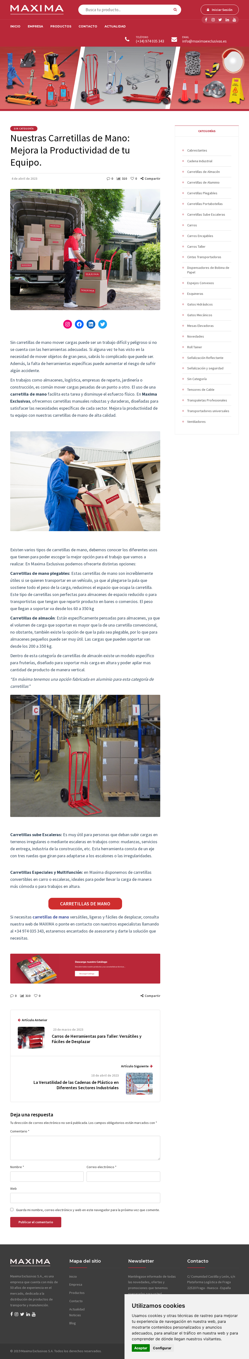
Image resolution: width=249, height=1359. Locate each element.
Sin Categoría (24, 128)
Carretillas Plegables (202, 193)
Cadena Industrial (199, 161)
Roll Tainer (194, 347)
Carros (192, 225)
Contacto (88, 26)
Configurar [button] (162, 1348)
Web (13, 1188)
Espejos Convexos (200, 283)
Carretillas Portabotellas (205, 204)
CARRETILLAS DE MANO (85, 903)
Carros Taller (196, 246)
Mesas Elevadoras (200, 325)
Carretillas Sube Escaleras (206, 214)
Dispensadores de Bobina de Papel (208, 269)
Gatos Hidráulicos (200, 304)
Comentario (19, 1131)
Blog (72, 1323)
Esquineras (195, 293)
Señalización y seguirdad (205, 368)
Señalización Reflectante (205, 358)
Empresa (35, 26)
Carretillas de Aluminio (203, 182)
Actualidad (115, 26)
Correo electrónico (101, 1167)
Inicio (15, 26)
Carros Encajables (200, 236)
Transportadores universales (208, 411)
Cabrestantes (197, 150)
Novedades (195, 336)
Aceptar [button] (140, 1348)
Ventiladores (196, 421)
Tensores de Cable (200, 389)
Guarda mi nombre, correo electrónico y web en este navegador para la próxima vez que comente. (88, 1210)
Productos (60, 26)
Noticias (75, 1315)
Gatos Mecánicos (199, 315)
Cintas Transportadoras (204, 257)
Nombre (17, 1167)
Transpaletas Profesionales (207, 400)
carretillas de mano (51, 917)
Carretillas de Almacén (203, 172)
